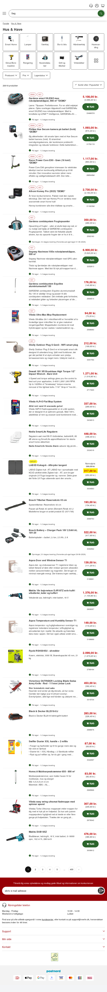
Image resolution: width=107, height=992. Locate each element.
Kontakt (6, 947)
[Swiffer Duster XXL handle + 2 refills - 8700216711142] (15, 746)
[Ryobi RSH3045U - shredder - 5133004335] (15, 656)
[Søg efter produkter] (101, 13)
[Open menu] (4, 13)
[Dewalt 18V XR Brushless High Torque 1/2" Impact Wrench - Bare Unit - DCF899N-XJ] (15, 376)
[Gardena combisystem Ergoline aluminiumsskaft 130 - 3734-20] (15, 285)
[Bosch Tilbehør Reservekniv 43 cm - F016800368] (15, 505)
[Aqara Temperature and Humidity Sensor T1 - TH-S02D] (15, 626)
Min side (6, 939)
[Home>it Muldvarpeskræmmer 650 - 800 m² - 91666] (15, 777)
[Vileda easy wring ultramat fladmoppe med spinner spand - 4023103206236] (15, 807)
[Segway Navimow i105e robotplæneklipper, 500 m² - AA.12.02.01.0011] (15, 253)
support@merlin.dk (80, 919)
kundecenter (47, 919)
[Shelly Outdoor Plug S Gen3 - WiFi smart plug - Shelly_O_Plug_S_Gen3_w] (15, 346)
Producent (9, 75)
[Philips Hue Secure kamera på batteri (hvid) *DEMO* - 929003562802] (15, 131)
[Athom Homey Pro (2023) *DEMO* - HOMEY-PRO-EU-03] (15, 193)
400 (71, 869)
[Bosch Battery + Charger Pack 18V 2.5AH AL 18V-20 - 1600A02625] (15, 535)
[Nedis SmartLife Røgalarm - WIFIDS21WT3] (15, 437)
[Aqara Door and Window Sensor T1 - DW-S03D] (15, 565)
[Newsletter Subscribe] (101, 890)
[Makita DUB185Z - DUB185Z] (15, 837)
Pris (24, 75)
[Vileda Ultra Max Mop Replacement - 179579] (15, 316)
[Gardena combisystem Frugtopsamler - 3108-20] (15, 223)
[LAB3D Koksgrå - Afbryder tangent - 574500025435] (15, 467)
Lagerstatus (39, 75)
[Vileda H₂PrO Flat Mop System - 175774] (15, 407)
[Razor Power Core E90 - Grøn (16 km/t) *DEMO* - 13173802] (15, 162)
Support (6, 931)
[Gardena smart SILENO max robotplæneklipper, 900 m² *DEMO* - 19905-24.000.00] (15, 100)
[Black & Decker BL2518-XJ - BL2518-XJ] (15, 716)
